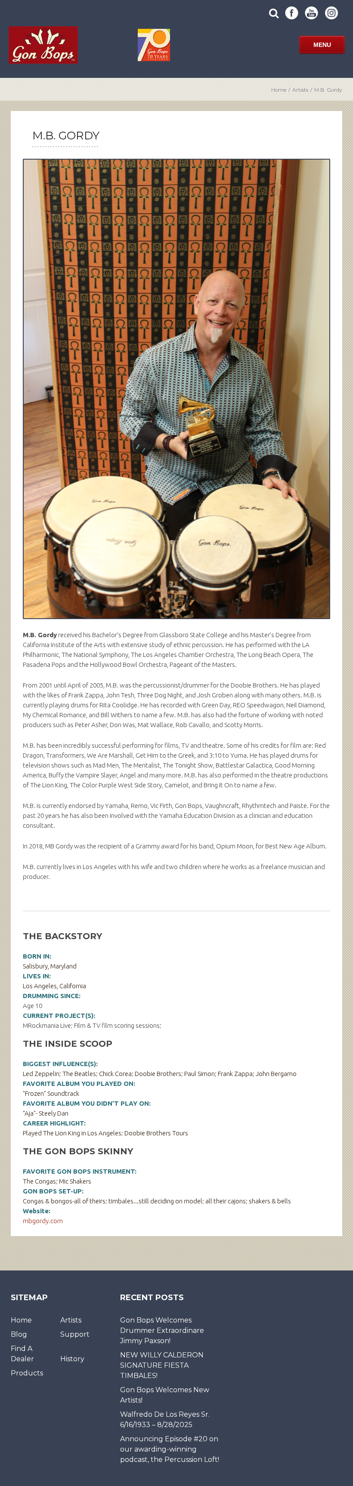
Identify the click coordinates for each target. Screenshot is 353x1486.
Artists (300, 89)
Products (27, 1373)
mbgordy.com (43, 1220)
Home (278, 89)
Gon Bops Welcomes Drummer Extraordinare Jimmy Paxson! (162, 1330)
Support (75, 1334)
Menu (322, 44)
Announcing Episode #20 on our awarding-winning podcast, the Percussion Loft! (169, 1449)
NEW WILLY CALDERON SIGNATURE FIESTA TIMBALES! (162, 1365)
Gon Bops (43, 45)
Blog (19, 1334)
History (72, 1359)
